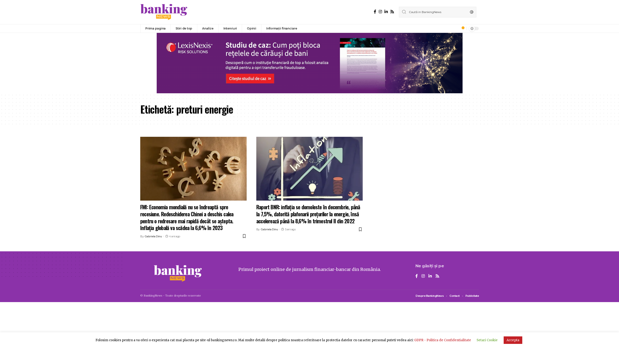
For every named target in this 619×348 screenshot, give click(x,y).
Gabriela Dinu (153, 236)
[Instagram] (380, 11)
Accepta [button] (513, 340)
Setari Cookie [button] (487, 340)
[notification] (461, 28)
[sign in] (455, 28)
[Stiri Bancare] (164, 12)
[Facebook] (375, 11)
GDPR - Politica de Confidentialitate (442, 340)
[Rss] (392, 11)
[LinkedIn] (386, 11)
